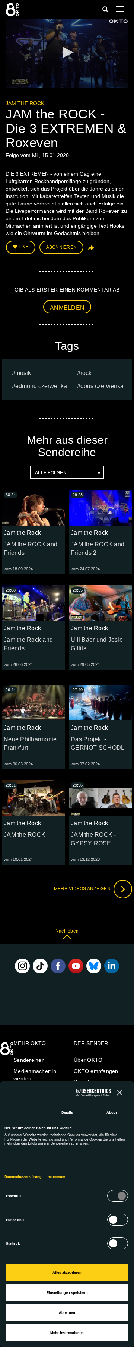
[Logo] (118, 21)
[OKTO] (13, 9)
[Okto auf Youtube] (75, 966)
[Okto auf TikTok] (40, 966)
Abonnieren (61, 247)
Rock (86, 373)
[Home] (7, 1051)
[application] (67, 53)
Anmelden (67, 308)
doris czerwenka (102, 386)
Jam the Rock (25, 103)
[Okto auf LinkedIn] (111, 966)
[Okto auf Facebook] (58, 966)
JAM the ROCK (24, 835)
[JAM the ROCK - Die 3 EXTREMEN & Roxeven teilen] (90, 250)
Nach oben (67, 931)
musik (23, 373)
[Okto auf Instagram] (22, 966)
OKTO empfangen (96, 1071)
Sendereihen (29, 1060)
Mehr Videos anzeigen (83, 888)
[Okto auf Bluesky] (93, 966)
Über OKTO (88, 1060)
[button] (67, 52)
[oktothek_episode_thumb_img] (33, 508)
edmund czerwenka (41, 386)
